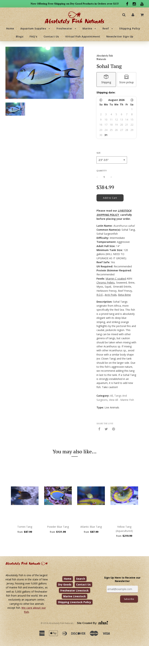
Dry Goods (64, 584)
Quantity (101, 170)
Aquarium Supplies (33, 28)
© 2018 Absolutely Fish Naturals (57, 623)
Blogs (20, 36)
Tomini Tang (24, 526)
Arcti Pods (111, 294)
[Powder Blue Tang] (58, 495)
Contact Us (51, 36)
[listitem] (106, 79)
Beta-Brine (124, 294)
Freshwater (65, 28)
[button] (100, 100)
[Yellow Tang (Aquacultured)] (124, 495)
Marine (87, 28)
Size (98, 152)
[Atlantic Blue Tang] (91, 495)
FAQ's (33, 36)
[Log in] (133, 14)
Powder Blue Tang (58, 526)
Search (80, 578)
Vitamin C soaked (116, 278)
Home (10, 28)
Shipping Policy (129, 28)
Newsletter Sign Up (119, 36)
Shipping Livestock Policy (74, 602)
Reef (106, 28)
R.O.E (99, 294)
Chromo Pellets (105, 282)
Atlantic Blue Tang (91, 526)
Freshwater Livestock (74, 590)
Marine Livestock (74, 596)
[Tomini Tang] (25, 495)
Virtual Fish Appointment (82, 36)
